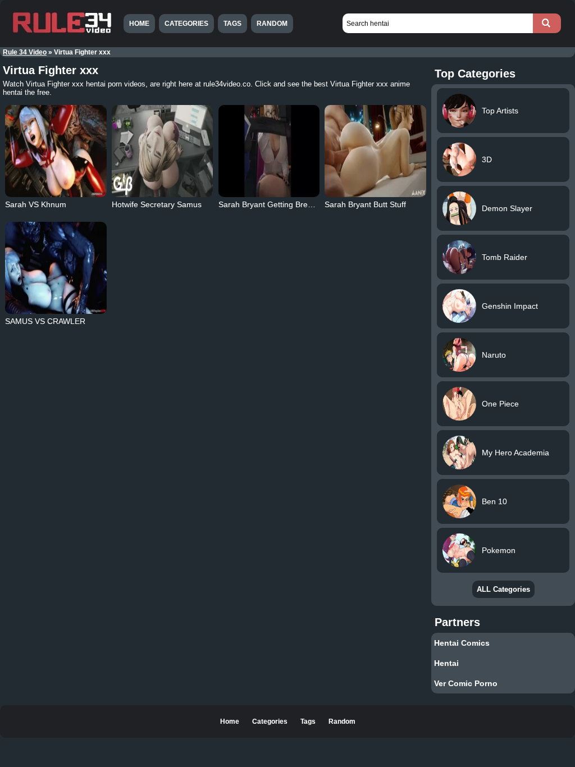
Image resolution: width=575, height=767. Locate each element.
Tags (232, 24)
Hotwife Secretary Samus (157, 204)
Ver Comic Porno (466, 683)
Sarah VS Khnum (35, 204)
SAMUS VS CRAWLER (45, 321)
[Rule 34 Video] (61, 32)
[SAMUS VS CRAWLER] (55, 268)
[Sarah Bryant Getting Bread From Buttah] (269, 151)
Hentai (446, 663)
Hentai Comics (462, 642)
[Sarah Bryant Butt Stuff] (375, 151)
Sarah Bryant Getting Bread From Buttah (290, 204)
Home (139, 24)
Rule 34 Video (25, 52)
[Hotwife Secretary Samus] (162, 151)
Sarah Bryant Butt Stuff (365, 204)
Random (272, 24)
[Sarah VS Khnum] (55, 151)
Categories (186, 24)
